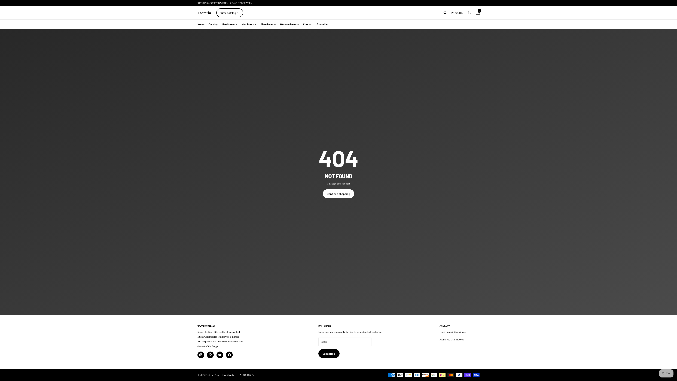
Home (200, 24)
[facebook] (229, 355)
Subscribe (328, 353)
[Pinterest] (210, 355)
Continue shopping (338, 193)
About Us (322, 24)
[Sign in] (469, 13)
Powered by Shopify (224, 375)
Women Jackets (289, 24)
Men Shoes (228, 24)
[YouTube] (219, 355)
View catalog (228, 12)
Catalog (213, 24)
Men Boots (248, 24)
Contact (308, 24)
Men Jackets (268, 24)
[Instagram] (200, 355)
